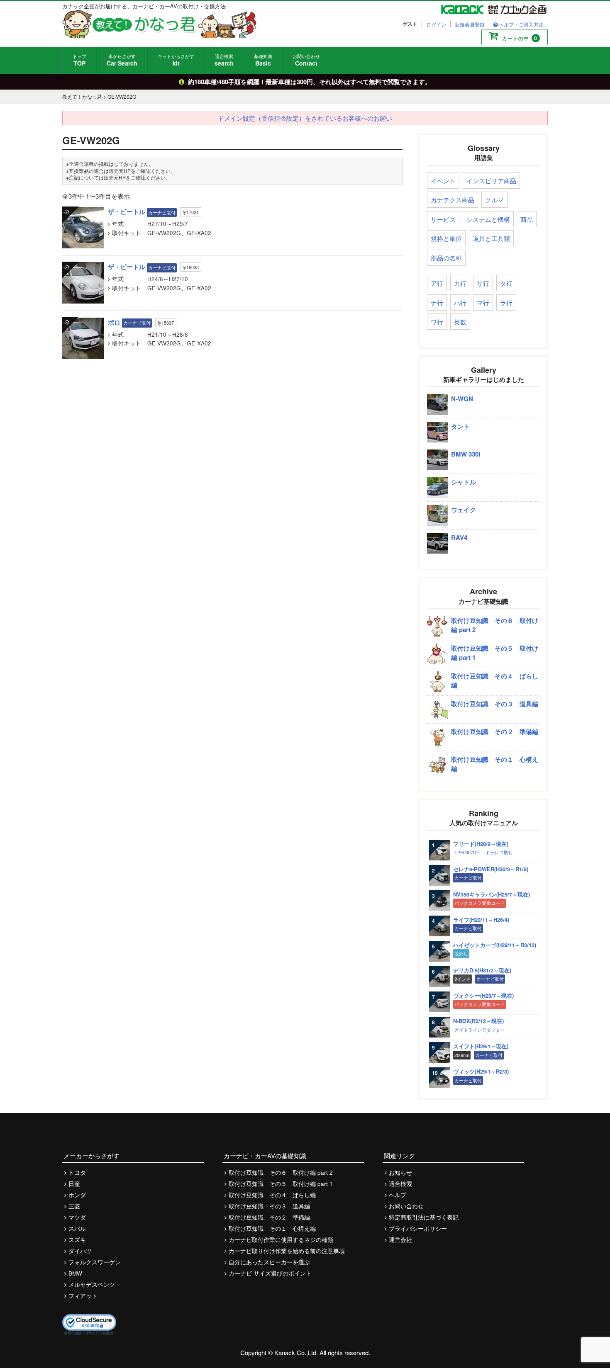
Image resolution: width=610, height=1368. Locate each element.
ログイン (436, 24)
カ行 (460, 283)
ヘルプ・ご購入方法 (521, 24)
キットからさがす (176, 60)
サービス (443, 219)
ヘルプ (397, 1195)
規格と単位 (446, 238)
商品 (526, 219)
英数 (460, 321)
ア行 (437, 283)
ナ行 (437, 302)
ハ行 (460, 302)
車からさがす (122, 60)
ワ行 (437, 321)
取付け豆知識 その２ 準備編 (269, 1217)
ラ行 (506, 302)
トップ (79, 60)
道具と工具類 (491, 238)
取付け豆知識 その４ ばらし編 (272, 1195)
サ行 (483, 283)
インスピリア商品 (491, 180)
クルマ (494, 199)
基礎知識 (263, 60)
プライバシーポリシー (418, 1228)
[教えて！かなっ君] (159, 24)
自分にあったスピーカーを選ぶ (269, 1262)
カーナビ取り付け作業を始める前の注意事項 (287, 1251)
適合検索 (224, 60)
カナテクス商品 (452, 199)
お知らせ (400, 1172)
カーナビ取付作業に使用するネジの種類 (281, 1240)
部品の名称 (446, 257)
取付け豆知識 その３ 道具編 (269, 1206)
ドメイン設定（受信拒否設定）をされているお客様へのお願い (305, 118)
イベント (443, 180)
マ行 (483, 302)
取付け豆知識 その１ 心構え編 (272, 1228)
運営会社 (400, 1240)
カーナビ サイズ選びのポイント (270, 1273)
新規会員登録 (470, 24)
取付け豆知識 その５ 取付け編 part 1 (281, 1184)
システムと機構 (488, 219)
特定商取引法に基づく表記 (424, 1217)
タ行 (506, 283)
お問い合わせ (306, 60)
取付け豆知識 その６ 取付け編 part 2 (281, 1172)
